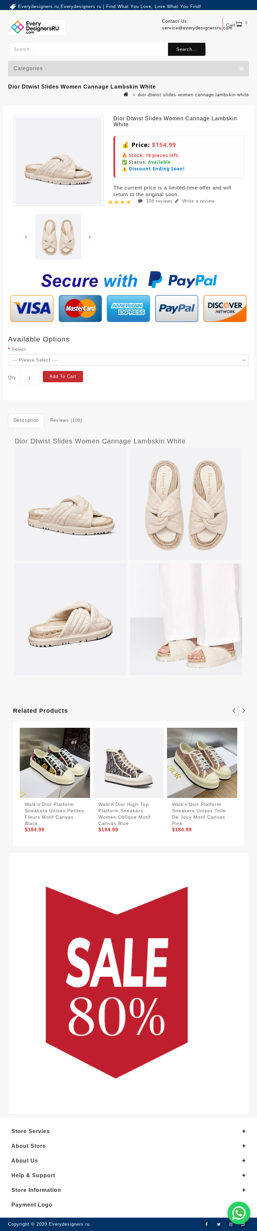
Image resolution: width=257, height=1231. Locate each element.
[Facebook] (206, 1224)
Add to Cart (63, 376)
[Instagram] (231, 1224)
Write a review (198, 200)
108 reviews (160, 200)
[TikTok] (243, 1224)
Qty (12, 377)
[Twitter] (219, 1224)
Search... (186, 49)
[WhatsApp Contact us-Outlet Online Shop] (239, 1213)
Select (19, 349)
